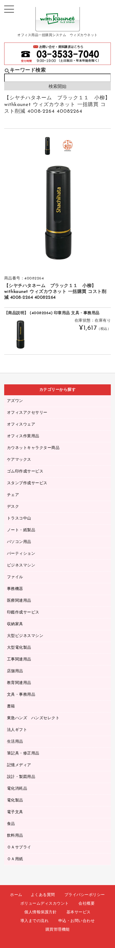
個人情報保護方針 (40, 912)
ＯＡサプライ (19, 847)
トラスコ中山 (19, 518)
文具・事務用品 (21, 695)
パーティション (21, 554)
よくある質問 (43, 895)
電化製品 (15, 800)
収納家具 (15, 624)
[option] (47, 146)
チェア (13, 495)
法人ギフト (17, 730)
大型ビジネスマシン (25, 636)
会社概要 (86, 904)
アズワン (15, 401)
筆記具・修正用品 (23, 753)
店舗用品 (15, 671)
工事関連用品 (19, 659)
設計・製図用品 (21, 777)
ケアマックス (19, 460)
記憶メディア (19, 765)
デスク (13, 507)
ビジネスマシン (21, 565)
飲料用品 (15, 836)
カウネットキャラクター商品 (33, 448)
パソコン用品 (19, 542)
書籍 (11, 706)
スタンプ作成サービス (27, 483)
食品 (11, 824)
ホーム (16, 895)
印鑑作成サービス (23, 612)
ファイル (15, 577)
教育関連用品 (19, 683)
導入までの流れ (34, 921)
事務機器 (15, 589)
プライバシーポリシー (84, 895)
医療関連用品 (19, 601)
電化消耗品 (17, 789)
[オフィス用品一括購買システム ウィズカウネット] (57, 27)
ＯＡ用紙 (15, 859)
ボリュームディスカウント (44, 904)
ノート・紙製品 (21, 530)
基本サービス (78, 912)
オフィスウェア (21, 424)
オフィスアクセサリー (27, 413)
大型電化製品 (19, 648)
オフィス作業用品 (23, 436)
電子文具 (15, 812)
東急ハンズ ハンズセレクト (33, 718)
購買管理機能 (57, 930)
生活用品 (15, 742)
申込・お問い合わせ (76, 921)
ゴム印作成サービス (25, 471)
